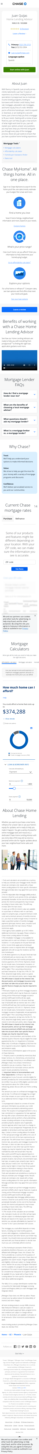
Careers (15, 1425)
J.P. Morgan (17, 1422)
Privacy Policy (6, 1451)
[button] (37, 1438)
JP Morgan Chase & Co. (27, 1422)
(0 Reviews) (24, 29)
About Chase (8, 1422)
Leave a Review (19, 33)
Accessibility (15, 1429)
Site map (20, 1425)
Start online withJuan (19, 69)
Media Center (8, 1425)
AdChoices (23, 1429)
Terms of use (7, 1429)
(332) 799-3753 (25, 44)
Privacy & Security (29, 1425)
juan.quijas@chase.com (20, 53)
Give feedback (31, 1429)
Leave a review (19, 309)
